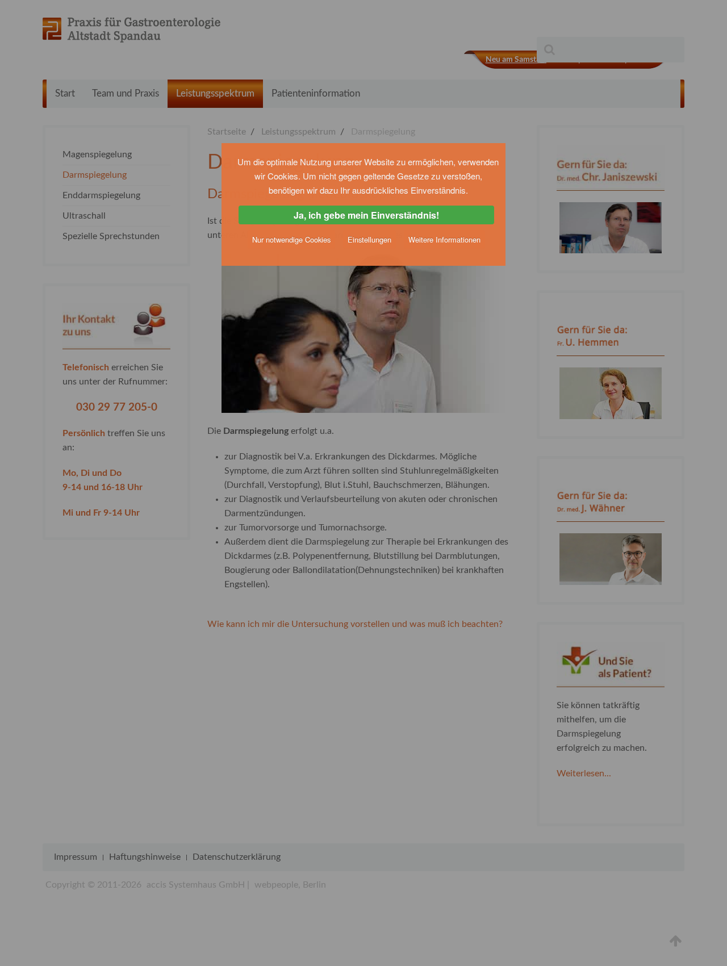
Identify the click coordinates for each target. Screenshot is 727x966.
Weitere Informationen (444, 239)
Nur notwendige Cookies (291, 239)
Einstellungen (369, 239)
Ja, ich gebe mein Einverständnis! (366, 214)
